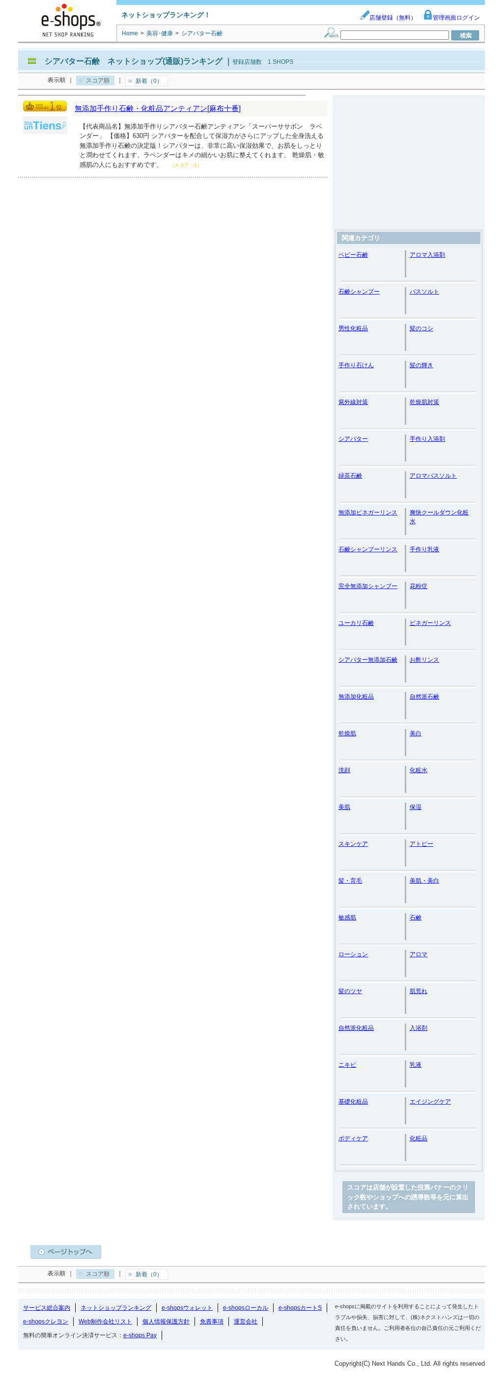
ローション (353, 954)
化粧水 (418, 770)
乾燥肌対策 (424, 402)
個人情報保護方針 (166, 1321)
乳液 (415, 1064)
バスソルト (424, 291)
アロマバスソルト (433, 475)
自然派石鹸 (424, 696)
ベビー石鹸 (353, 254)
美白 (415, 733)
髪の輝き (421, 365)
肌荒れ (418, 991)
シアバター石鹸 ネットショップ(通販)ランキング (134, 61)
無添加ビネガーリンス (367, 512)
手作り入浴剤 (427, 438)
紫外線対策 (353, 402)
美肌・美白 (424, 880)
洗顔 (344, 770)
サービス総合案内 (46, 1307)
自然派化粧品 (356, 1028)
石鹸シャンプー (359, 291)
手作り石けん (356, 365)
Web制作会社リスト (105, 1321)
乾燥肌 (347, 733)
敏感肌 (347, 917)
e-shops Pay (140, 1335)
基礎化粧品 (353, 1101)
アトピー (421, 843)
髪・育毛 (350, 880)
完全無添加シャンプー (367, 586)
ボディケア (353, 1138)
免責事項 (212, 1321)
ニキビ (347, 1064)
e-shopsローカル (245, 1307)
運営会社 (245, 1321)
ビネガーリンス (430, 623)
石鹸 (415, 917)
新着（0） (149, 81)
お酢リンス (424, 659)
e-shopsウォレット (187, 1307)
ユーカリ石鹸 (356, 623)
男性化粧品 (353, 328)
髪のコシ (421, 328)
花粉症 (418, 586)
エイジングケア (430, 1101)
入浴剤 (418, 1028)
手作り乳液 (424, 549)
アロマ (418, 954)
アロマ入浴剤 (427, 254)
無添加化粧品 (356, 696)
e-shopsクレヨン (45, 1321)
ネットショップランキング (116, 1307)
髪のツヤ (350, 991)
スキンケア (353, 843)
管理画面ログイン (456, 17)
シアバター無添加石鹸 (367, 659)
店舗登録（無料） (393, 17)
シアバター (353, 438)
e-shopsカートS (300, 1307)
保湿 (415, 807)
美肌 (344, 807)
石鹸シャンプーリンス (367, 549)
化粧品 (418, 1138)
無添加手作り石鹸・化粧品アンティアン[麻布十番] (158, 108)
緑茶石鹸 (350, 475)
